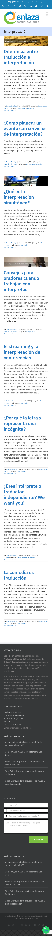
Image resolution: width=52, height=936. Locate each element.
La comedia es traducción (19, 575)
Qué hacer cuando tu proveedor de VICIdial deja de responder (25, 782)
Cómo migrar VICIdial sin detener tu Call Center (23, 753)
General (6, 558)
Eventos (28, 164)
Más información (9, 110)
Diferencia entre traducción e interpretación (21, 57)
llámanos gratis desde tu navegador (33, 2)
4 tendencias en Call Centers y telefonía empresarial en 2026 (23, 744)
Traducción (30, 108)
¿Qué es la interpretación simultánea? (19, 197)
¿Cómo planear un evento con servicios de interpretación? (25, 128)
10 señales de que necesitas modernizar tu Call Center (24, 773)
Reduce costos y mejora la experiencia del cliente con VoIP (24, 763)
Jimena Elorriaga (11, 106)
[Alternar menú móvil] (47, 12)
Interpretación (21, 108)
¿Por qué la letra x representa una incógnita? (22, 423)
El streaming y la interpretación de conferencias (22, 352)
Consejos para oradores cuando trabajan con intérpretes (21, 281)
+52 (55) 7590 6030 (13, 2)
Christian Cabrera (11, 329)
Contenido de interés (10, 164)
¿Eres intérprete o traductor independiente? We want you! (24, 494)
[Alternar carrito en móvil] (47, 15)
